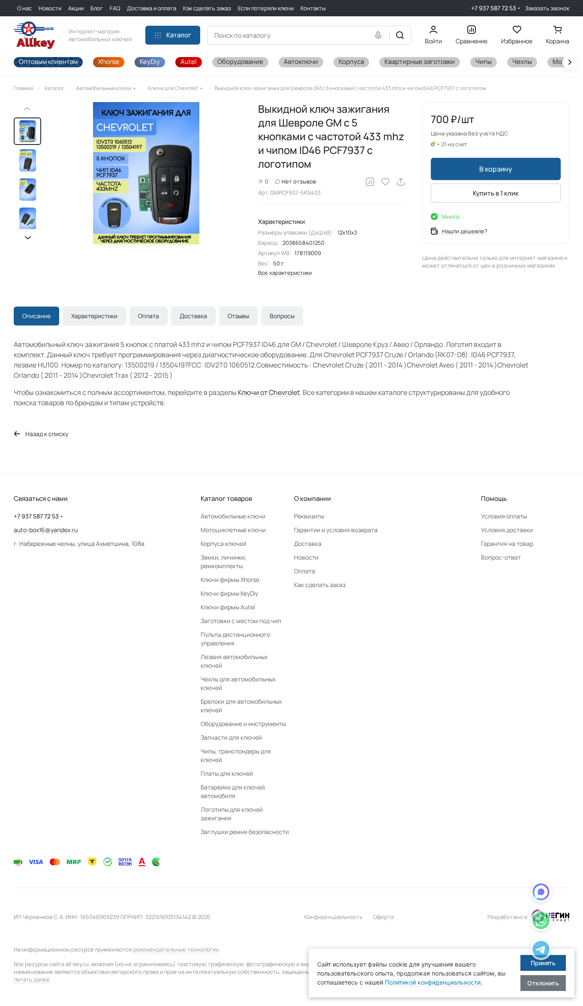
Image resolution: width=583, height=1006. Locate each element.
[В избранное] (385, 182)
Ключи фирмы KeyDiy (229, 593)
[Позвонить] (541, 951)
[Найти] (400, 35)
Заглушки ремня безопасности (245, 832)
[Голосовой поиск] (379, 35)
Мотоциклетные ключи (233, 530)
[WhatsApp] (541, 922)
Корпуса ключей (223, 543)
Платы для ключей (227, 773)
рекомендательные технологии (176, 949)
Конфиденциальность (333, 917)
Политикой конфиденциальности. (433, 982)
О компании (312, 498)
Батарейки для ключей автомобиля (233, 791)
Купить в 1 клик (496, 193)
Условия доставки (507, 530)
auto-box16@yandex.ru (46, 530)
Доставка (193, 316)
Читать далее (32, 979)
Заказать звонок (547, 8)
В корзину (495, 169)
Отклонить (543, 983)
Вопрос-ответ (501, 557)
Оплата (148, 316)
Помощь (494, 498)
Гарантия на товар (507, 543)
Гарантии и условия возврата (336, 530)
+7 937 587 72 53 (493, 8)
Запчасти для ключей (231, 737)
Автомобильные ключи (233, 516)
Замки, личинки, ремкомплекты (223, 561)
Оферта (383, 917)
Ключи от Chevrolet (269, 392)
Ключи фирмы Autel (228, 607)
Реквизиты (309, 516)
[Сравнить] (370, 182)
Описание (36, 316)
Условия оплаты (504, 516)
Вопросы (282, 316)
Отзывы (238, 316)
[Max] (541, 893)
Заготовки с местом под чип (241, 621)
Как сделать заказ (320, 585)
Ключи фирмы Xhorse (230, 579)
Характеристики (94, 316)
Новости (306, 557)
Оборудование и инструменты (243, 724)
